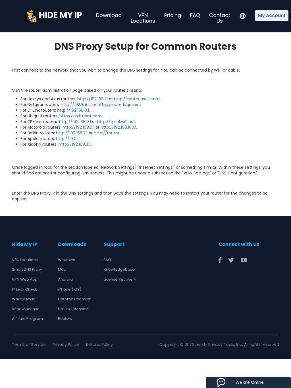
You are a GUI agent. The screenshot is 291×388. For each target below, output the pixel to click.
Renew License (26, 309)
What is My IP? (25, 299)
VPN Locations (143, 18)
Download (109, 15)
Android (65, 279)
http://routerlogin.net (118, 104)
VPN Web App (25, 279)
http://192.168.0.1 (73, 110)
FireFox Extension (73, 309)
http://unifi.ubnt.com (80, 116)
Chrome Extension (75, 299)
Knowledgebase (119, 269)
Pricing (172, 15)
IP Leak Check (24, 289)
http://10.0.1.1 (68, 138)
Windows (66, 259)
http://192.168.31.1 (75, 144)
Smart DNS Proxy (27, 269)
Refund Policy (99, 344)
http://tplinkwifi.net (116, 121)
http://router (106, 133)
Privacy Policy (66, 344)
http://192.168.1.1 (92, 99)
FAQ (195, 15)
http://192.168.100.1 (118, 127)
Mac (62, 269)
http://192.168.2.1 (72, 133)
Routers (65, 318)
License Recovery (120, 279)
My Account (272, 15)
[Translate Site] (242, 16)
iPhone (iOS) (69, 289)
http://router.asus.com (137, 99)
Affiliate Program (27, 318)
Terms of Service (29, 344)
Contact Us (219, 18)
